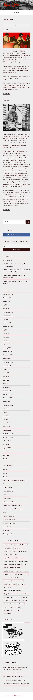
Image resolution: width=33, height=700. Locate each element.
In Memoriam (7, 498)
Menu (17, 12)
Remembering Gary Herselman (20, 683)
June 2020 (6, 455)
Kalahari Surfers (14, 577)
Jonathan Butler (18, 574)
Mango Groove (8, 594)
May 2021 (6, 419)
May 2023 (6, 337)
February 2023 (7, 348)
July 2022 (5, 369)
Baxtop (5, 30)
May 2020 (6, 458)
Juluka (5, 577)
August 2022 (7, 366)
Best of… (5, 484)
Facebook (6, 212)
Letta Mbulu (21, 584)
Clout (5, 554)
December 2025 (8, 294)
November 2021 (8, 398)
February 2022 (7, 387)
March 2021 (6, 426)
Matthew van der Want (22, 594)
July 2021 (5, 412)
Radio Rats (24, 597)
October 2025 (7, 301)
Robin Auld (7, 600)
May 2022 (6, 376)
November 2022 (8, 355)
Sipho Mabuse (19, 604)
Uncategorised (7, 534)
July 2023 (5, 330)
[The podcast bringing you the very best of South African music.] (13, 656)
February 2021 (7, 430)
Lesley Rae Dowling (10, 584)
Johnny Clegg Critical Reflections (12, 505)
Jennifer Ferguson (9, 571)
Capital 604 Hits (7, 487)
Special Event (7, 527)
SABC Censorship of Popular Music (13, 509)
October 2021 (7, 401)
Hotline (6, 568)
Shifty (4, 512)
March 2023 (6, 344)
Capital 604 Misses (8, 491)
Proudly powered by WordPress (12, 696)
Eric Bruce (6, 683)
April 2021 (6, 423)
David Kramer (13, 554)
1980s (5, 473)
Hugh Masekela (15, 568)
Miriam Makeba (8, 597)
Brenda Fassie (8, 548)
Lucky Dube (7, 587)
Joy (27, 574)
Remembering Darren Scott (16, 676)
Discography (6, 94)
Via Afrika (18, 610)
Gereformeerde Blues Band (12, 564)
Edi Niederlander (21, 558)
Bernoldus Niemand (22, 545)
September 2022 (8, 362)
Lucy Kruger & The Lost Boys (12, 591)
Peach (17, 597)
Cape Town (11, 203)
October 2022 (7, 358)
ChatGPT (5, 494)
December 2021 (7, 394)
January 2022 (7, 391)
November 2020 (8, 437)
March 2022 (6, 383)
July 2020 (5, 451)
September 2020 (8, 444)
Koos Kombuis (8, 581)
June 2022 (6, 373)
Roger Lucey (16, 600)
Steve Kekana (8, 607)
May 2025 (6, 308)
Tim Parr (18, 53)
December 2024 (8, 312)
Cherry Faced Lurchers (10, 551)
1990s (5, 477)
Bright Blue (17, 548)
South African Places (9, 523)
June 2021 (6, 416)
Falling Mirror (13, 561)
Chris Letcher (23, 551)
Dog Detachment (9, 558)
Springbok (6, 530)
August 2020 (7, 448)
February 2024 (7, 323)
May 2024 (6, 319)
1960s (5, 469)
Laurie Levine (19, 581)
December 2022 (8, 351)
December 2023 (8, 326)
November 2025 (8, 298)
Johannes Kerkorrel (22, 571)
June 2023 (6, 333)
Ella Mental (22, 158)
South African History (9, 519)
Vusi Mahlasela (8, 613)
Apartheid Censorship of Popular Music (14, 480)
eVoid (5, 561)
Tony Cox (17, 607)
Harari (24, 564)
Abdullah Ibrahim (9, 545)
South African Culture (9, 516)
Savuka (24, 600)
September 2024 (8, 316)
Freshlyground (23, 561)
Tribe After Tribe (8, 610)
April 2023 (6, 341)
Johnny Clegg (8, 574)
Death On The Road (14, 673)
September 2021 (8, 405)
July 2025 (5, 305)
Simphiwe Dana (8, 604)
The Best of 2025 (8, 260)
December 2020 (8, 433)
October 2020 (7, 441)
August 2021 (7, 408)
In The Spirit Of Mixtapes (10, 502)
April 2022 (6, 380)
